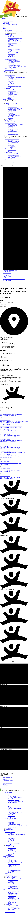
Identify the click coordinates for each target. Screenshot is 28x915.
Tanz (9, 46)
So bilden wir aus (12, 36)
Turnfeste (10, 97)
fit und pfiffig (11, 63)
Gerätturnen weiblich (12, 105)
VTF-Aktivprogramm (10, 75)
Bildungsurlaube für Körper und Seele (16, 77)
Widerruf (5, 784)
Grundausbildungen (12, 39)
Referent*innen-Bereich (8, 780)
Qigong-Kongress (12, 67)
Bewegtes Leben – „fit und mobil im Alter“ (17, 66)
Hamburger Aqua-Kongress (14, 65)
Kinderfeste (10, 93)
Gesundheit (10, 44)
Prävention (10, 78)
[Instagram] (15, 217)
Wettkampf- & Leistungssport (11, 103)
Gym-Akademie (8, 34)
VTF (4, 135)
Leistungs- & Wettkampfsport (14, 49)
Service (9, 57)
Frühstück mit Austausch (13, 60)
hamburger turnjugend (13, 134)
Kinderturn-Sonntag (12, 94)
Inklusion (10, 50)
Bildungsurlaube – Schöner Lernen (15, 52)
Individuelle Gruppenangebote (14, 86)
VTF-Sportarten (8, 119)
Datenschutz (5, 785)
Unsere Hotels (11, 82)
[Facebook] (15, 192)
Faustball (10, 104)
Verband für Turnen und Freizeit (12, 139)
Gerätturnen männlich (12, 107)
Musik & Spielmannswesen (14, 109)
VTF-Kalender (6, 22)
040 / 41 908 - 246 (7, 273)
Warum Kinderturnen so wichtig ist (15, 124)
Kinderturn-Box (11, 126)
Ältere (9, 51)
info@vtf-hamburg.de (7, 777)
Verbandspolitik (8, 148)
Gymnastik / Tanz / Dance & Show (15, 108)
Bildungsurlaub (8, 68)
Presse (4, 27)
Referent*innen (11, 55)
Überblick (10, 35)
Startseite (5, 779)
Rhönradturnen (11, 114)
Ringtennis (10, 113)
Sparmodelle (11, 84)
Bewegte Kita (11, 127)
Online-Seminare (11, 54)
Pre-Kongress (11, 62)
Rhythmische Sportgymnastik (14, 115)
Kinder (9, 47)
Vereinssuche (8, 98)
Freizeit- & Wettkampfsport (8, 99)
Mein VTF (5, 28)
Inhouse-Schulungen (9, 70)
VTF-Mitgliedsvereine (13, 142)
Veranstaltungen (8, 88)
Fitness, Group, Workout (13, 40)
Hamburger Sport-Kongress (14, 61)
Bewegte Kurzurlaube (13, 79)
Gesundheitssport (9, 120)
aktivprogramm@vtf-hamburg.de (10, 270)
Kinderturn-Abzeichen (13, 92)
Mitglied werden (11, 157)
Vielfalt (9, 151)
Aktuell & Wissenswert (8, 21)
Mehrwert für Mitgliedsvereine (14, 156)
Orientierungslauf (12, 110)
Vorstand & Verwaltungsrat (14, 141)
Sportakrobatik (11, 116)
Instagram (5, 781)
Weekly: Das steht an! (7, 783)
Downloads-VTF (12, 147)
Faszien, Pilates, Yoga (12, 43)
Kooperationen (11, 56)
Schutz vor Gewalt (12, 150)
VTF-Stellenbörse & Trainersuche (10, 24)
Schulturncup (11, 95)
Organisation (11, 145)
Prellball (10, 111)
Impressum (5, 786)
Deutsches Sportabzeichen (11, 121)
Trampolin (10, 118)
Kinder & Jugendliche (10, 123)
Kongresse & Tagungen (10, 59)
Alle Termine (11, 83)
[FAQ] (15, 243)
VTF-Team (10, 140)
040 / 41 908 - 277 (7, 271)
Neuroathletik (11, 45)
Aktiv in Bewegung (7, 71)
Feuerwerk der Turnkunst (13, 89)
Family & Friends (12, 91)
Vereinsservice (6, 23)
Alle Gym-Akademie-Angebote (15, 38)
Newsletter (5, 25)
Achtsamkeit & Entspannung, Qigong (16, 41)
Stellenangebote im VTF (13, 146)
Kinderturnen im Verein (13, 125)
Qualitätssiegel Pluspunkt (13, 155)
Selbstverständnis (12, 143)
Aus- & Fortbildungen (7, 30)
